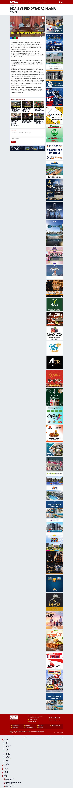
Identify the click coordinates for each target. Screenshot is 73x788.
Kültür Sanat (8, 758)
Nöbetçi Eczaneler (15, 725)
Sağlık (6, 760)
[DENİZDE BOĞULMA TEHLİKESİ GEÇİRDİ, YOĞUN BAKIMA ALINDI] (39, 104)
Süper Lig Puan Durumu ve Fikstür (13, 782)
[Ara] (61, 2)
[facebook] (13, 737)
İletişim (19, 732)
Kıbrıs (11, 731)
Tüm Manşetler (15, 727)
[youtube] (50, 737)
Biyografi (6, 772)
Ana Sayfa (6, 739)
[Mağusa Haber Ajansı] (14, 2)
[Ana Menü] (62, 2)
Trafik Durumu (40, 725)
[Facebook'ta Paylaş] (11, 38)
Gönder (13, 141)
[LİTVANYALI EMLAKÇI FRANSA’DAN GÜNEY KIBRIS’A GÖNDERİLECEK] (27, 104)
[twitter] (25, 737)
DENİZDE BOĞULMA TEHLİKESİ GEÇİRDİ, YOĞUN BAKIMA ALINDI (39, 109)
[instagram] (37, 737)
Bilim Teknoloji (41, 731)
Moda (6, 749)
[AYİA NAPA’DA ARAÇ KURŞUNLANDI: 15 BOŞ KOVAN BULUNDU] (27, 116)
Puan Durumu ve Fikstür (55, 725)
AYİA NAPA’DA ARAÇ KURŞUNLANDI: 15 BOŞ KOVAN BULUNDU (27, 121)
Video (5, 767)
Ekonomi (32, 731)
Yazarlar (6, 768)
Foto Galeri (6, 765)
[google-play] (57, 720)
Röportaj (6, 771)
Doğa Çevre (12, 732)
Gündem (12, 5)
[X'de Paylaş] (13, 38)
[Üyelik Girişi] (59, 2)
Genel (6, 761)
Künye (16, 732)
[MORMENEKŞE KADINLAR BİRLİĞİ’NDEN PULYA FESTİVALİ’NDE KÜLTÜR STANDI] (39, 116)
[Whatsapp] (57, 718)
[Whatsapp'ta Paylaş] (15, 38)
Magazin (25, 731)
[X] (51, 718)
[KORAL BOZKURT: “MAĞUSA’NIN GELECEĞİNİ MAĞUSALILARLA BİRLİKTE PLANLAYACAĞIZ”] (16, 116)
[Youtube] (55, 718)
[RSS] (59, 718)
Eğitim (7, 757)
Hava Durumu (27, 725)
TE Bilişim (61, 732)
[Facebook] (49, 718)
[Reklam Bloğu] (27, 148)
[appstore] (51, 720)
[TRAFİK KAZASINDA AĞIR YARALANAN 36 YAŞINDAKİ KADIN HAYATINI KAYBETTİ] (16, 104)
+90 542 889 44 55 (33, 719)
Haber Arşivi (40, 727)
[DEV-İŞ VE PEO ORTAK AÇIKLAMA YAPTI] (27, 26)
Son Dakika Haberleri (29, 727)
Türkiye (14, 731)
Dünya (22, 731)
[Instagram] (53, 718)
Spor (29, 731)
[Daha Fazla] (17, 38)
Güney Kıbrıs (18, 731)
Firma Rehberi (7, 769)
